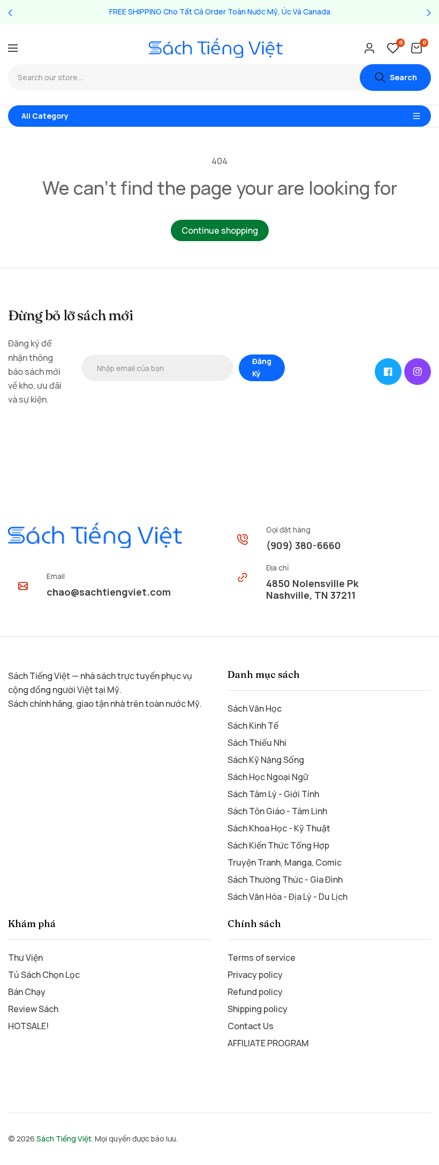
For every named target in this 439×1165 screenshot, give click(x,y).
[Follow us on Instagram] (417, 371)
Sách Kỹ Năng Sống (266, 760)
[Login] (369, 48)
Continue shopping (219, 230)
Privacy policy (255, 975)
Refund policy (255, 992)
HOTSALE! (28, 1026)
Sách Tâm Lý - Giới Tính (273, 794)
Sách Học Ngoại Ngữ (268, 777)
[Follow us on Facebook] (388, 371)
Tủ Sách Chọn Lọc (44, 975)
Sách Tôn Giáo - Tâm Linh (277, 811)
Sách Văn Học (255, 708)
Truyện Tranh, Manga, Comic (285, 862)
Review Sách (33, 1009)
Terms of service (262, 957)
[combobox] (184, 77)
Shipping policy (257, 1009)
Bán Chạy (27, 992)
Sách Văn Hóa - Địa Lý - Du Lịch (287, 896)
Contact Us (251, 1026)
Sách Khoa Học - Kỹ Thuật (279, 828)
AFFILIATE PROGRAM (268, 1043)
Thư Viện (25, 957)
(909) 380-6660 (303, 545)
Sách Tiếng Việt (64, 1138)
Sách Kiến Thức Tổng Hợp (278, 845)
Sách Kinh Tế (253, 725)
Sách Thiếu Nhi (257, 743)
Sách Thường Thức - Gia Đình (285, 879)
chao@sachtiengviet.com (109, 591)
